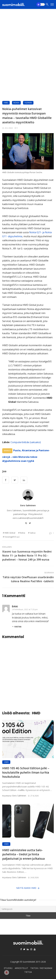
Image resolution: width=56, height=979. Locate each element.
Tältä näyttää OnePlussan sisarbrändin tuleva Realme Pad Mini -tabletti (28, 579)
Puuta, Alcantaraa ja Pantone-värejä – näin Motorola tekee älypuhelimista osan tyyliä (26, 456)
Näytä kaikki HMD (26, 888)
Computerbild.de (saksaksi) (26, 442)
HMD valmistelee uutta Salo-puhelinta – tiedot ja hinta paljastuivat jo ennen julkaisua (23, 854)
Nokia (16, 102)
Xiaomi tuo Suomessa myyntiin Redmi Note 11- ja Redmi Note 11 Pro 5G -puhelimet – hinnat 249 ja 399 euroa (27, 555)
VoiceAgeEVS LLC (12, 536)
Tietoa (28, 972)
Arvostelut (21, 968)
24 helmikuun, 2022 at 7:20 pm (25, 609)
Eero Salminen (28, 505)
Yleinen (28, 102)
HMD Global (9, 532)
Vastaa (17, 626)
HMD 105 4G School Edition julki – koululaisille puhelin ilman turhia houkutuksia (25, 772)
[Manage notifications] (6, 972)
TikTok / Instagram (41, 968)
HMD (6, 102)
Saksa (32, 532)
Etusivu (8, 968)
